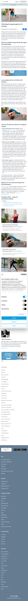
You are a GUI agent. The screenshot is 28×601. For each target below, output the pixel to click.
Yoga (2, 435)
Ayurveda (3, 372)
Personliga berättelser (5, 414)
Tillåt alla (14, 318)
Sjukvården (3, 581)
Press (2, 584)
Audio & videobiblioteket (6, 461)
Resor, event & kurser (5, 419)
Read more (3, 348)
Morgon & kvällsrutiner (6, 526)
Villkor (2, 588)
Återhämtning (4, 440)
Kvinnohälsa (3, 395)
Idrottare (3, 388)
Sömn (2, 428)
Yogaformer (3, 483)
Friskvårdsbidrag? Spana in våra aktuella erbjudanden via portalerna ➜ (13, 5)
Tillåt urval (14, 321)
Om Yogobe (3, 561)
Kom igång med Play (5, 459)
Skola (2, 579)
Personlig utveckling (5, 412)
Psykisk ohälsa (4, 416)
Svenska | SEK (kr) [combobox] (6, 449)
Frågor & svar (4, 558)
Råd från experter (5, 421)
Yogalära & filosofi (5, 437)
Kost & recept (4, 398)
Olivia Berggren (13, 29)
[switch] (25, 301)
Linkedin (3, 541)
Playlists (3, 473)
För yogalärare (4, 381)
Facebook (3, 534)
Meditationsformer (5, 486)
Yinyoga (3, 510)
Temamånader (4, 430)
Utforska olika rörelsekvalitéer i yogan (12, 202)
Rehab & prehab (4, 503)
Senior (2, 524)
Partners (3, 572)
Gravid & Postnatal (5, 521)
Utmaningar (3, 468)
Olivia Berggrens (5, 186)
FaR (2, 577)
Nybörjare (3, 402)
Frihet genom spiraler (8, 205)
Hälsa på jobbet (4, 386)
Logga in (17, 1)
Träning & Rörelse (5, 433)
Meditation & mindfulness (6, 400)
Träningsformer (4, 488)
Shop (2, 563)
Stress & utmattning (5, 426)
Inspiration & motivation (6, 391)
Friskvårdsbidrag (4, 379)
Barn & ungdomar (4, 374)
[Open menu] (2, 1)
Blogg (2, 568)
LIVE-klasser (4, 464)
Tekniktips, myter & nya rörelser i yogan (12, 204)
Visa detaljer (21, 314)
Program (3, 466)
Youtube (3, 539)
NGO (2, 575)
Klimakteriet (3, 393)
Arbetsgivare (4, 570)
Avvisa (14, 325)
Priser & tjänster (4, 551)
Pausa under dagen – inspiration (8, 409)
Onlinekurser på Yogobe (6, 407)
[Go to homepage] (5, 1)
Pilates (2, 519)
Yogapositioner (4, 481)
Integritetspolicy (5, 586)
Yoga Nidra (3, 498)
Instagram (3, 536)
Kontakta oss (4, 556)
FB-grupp (3, 543)
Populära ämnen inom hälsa (7, 471)
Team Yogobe (4, 565)
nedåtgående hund (11, 130)
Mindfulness (4, 514)
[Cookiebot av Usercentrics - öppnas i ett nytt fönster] (21, 274)
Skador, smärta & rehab (6, 423)
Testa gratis (23, 1)
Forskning (3, 377)
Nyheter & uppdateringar (6, 405)
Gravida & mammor (5, 384)
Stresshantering (4, 505)
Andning (3, 370)
